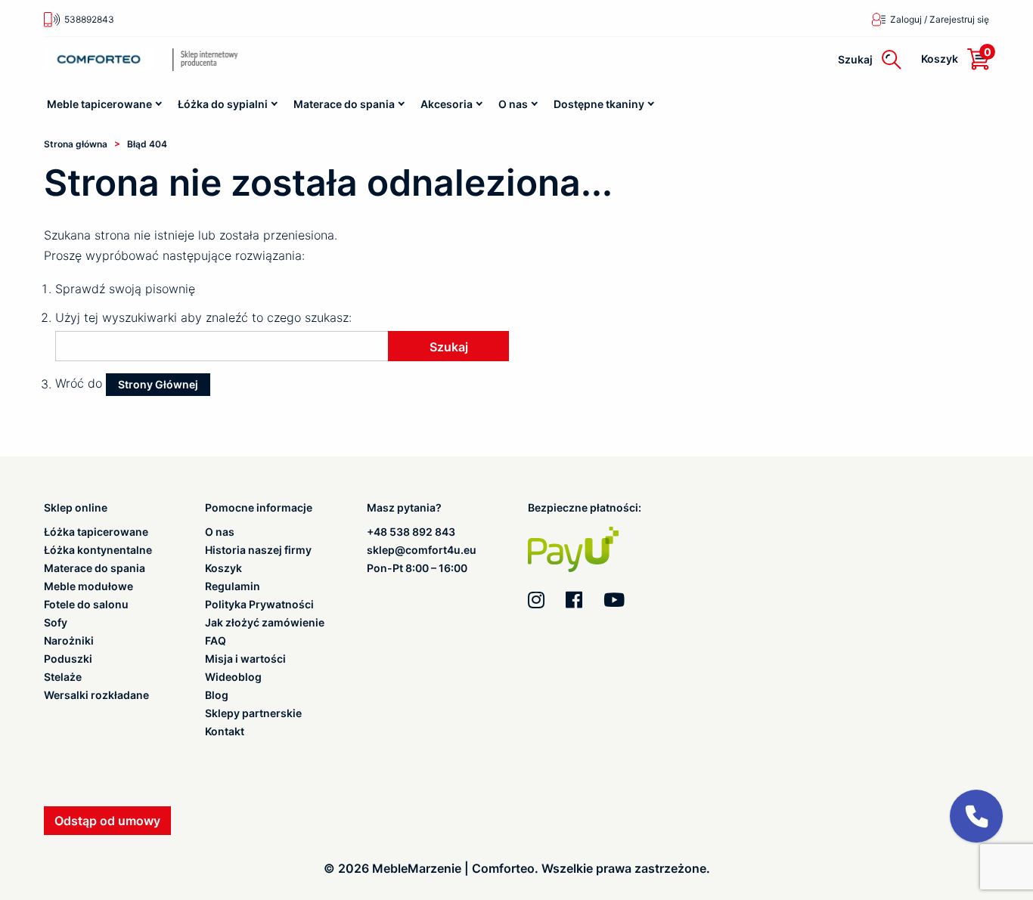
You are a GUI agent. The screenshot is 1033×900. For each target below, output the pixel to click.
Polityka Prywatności (259, 604)
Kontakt (224, 731)
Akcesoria (446, 103)
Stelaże (63, 677)
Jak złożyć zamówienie (264, 622)
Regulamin (232, 586)
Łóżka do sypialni (223, 103)
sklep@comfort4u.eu (421, 549)
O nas (513, 103)
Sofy (55, 622)
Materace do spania (344, 103)
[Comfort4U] (99, 59)
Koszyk (223, 568)
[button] (976, 816)
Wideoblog (233, 677)
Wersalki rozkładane (96, 695)
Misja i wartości (245, 659)
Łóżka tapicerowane (96, 532)
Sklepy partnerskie (253, 713)
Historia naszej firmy (258, 550)
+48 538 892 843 (411, 531)
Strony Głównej (158, 384)
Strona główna (75, 144)
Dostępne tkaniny (599, 103)
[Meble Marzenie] (228, 59)
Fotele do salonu (86, 604)
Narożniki (69, 641)
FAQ (215, 641)
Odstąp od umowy (107, 820)
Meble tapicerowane (99, 103)
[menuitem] (105, 104)
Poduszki (68, 659)
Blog (216, 695)
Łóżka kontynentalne (98, 550)
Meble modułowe (88, 586)
